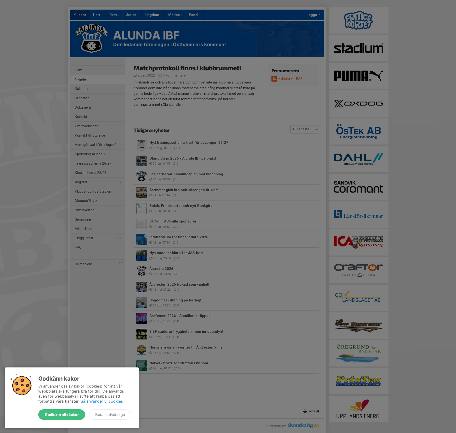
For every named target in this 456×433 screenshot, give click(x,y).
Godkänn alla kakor (62, 414)
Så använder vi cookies (102, 401)
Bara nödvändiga (110, 414)
